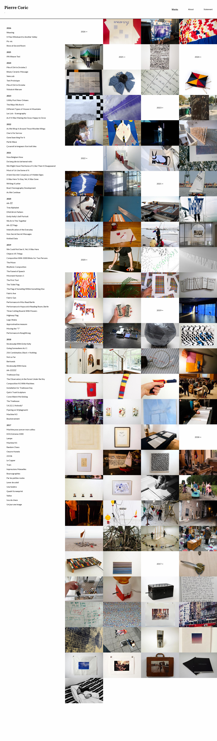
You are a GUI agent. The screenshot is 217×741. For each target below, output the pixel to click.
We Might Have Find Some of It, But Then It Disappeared (31, 166)
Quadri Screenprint (15, 491)
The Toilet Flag (13, 284)
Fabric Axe (11, 293)
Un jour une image (14, 504)
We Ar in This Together (16, 221)
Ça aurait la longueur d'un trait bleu (21, 146)
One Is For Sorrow (14, 133)
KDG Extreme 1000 (15, 434)
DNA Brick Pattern (15, 212)
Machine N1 (12, 443)
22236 (9, 456)
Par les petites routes (16, 478)
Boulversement (13, 418)
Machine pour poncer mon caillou (21, 429)
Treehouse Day (13, 374)
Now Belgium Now (15, 157)
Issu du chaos (12, 500)
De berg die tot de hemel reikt (19, 161)
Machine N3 (12, 414)
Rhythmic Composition (16, 267)
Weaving (10, 32)
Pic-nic (10, 41)
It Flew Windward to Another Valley (22, 37)
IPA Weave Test (13, 56)
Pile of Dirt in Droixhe (16, 85)
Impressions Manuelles (16, 469)
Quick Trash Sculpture (16, 392)
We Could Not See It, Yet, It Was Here (23, 249)
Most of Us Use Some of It (18, 170)
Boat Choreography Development (21, 188)
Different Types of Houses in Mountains (24, 109)
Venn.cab (10, 76)
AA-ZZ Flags (12, 225)
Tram (9, 465)
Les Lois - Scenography (16, 113)
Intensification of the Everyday (20, 229)
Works (175, 9)
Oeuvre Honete (13, 451)
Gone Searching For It (16, 137)
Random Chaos (13, 447)
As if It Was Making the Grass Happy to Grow (26, 118)
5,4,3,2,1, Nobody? (15, 405)
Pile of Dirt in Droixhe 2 (17, 67)
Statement (208, 9)
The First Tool (13, 280)
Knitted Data (12, 238)
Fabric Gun (11, 297)
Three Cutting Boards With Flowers (22, 311)
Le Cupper (11, 460)
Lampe (9, 438)
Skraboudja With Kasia (16, 366)
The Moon (11, 262)
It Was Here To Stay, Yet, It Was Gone (22, 179)
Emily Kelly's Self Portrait (17, 216)
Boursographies (13, 473)
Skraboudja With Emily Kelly (19, 344)
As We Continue (13, 192)
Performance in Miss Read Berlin (21, 302)
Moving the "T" (13, 328)
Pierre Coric (16, 7)
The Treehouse (13, 401)
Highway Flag (12, 315)
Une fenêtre (12, 487)
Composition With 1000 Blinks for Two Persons (27, 258)
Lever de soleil (13, 482)
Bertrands (11, 361)
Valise (9, 495)
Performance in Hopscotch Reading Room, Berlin (28, 306)
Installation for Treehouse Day (20, 388)
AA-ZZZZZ (11, 370)
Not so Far (11, 357)
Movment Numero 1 (15, 275)
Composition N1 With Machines (20, 383)
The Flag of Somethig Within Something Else (25, 289)
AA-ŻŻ (10, 203)
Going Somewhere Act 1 (17, 348)
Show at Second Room (16, 45)
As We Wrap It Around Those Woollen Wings (26, 128)
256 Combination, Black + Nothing (22, 352)
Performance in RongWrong (19, 333)
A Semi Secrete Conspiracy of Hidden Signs (25, 174)
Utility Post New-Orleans (18, 100)
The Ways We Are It (15, 104)
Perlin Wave (12, 142)
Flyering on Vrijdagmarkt (17, 410)
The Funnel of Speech (16, 271)
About (191, 9)
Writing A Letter (14, 183)
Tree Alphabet (13, 207)
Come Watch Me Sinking (17, 396)
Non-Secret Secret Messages (19, 234)
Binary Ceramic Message (17, 71)
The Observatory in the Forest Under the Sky (26, 379)
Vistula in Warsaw (14, 89)
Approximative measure (17, 324)
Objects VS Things (15, 253)
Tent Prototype (13, 80)
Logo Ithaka (12, 320)
